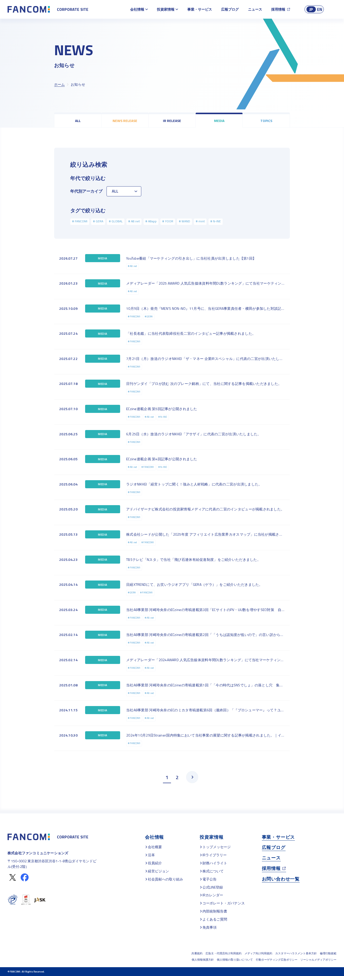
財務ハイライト (214, 863)
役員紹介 (155, 863)
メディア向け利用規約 (258, 953)
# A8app (151, 221)
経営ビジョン (158, 871)
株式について (213, 871)
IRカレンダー (212, 895)
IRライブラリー (214, 855)
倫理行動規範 (328, 953)
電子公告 (209, 879)
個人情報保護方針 (203, 960)
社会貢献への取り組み (165, 879)
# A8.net (134, 221)
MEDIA (219, 120)
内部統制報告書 (214, 911)
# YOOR (167, 221)
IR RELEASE (172, 120)
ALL (78, 120)
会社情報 (137, 9)
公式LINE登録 (212, 887)
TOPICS (266, 120)
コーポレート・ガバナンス (223, 903)
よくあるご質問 (214, 919)
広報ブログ (230, 9)
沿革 (151, 855)
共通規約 (196, 953)
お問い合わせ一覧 (281, 878)
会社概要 (155, 846)
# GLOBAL (116, 221)
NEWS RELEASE (125, 120)
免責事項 (209, 927)
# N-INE (215, 221)
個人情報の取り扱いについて (235, 960)
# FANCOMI (79, 221)
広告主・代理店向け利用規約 (223, 953)
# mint (200, 221)
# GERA (98, 221)
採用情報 (278, 9)
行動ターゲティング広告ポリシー (276, 960)
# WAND (184, 221)
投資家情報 (166, 9)
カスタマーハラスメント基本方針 (296, 953)
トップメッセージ (216, 846)
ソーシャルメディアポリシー (318, 960)
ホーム (59, 84)
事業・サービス (199, 9)
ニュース (255, 9)
